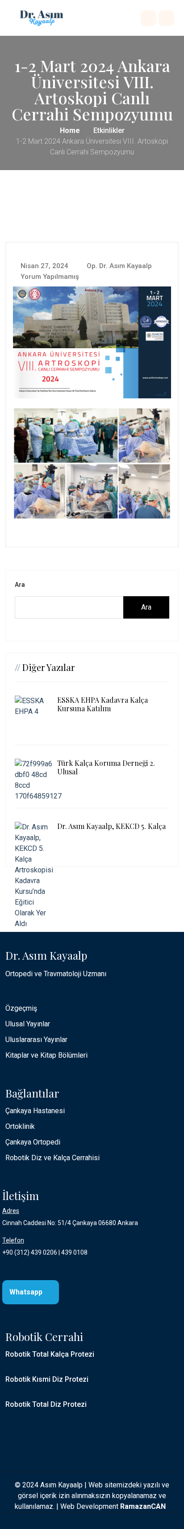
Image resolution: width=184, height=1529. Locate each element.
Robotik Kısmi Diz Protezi (46, 1379)
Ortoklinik (20, 1126)
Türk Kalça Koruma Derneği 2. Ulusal (106, 767)
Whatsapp (26, 1292)
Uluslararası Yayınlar (36, 1039)
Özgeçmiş (21, 1008)
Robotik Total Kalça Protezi (49, 1354)
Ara (20, 584)
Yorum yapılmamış (49, 276)
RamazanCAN (143, 1506)
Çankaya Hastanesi (35, 1110)
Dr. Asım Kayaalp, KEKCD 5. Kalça (111, 826)
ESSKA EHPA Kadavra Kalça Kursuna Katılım (102, 704)
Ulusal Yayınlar (27, 1024)
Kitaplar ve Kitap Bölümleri (46, 1055)
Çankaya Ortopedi (32, 1142)
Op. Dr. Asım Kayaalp (118, 266)
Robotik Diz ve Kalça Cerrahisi (52, 1157)
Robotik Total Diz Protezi (46, 1404)
